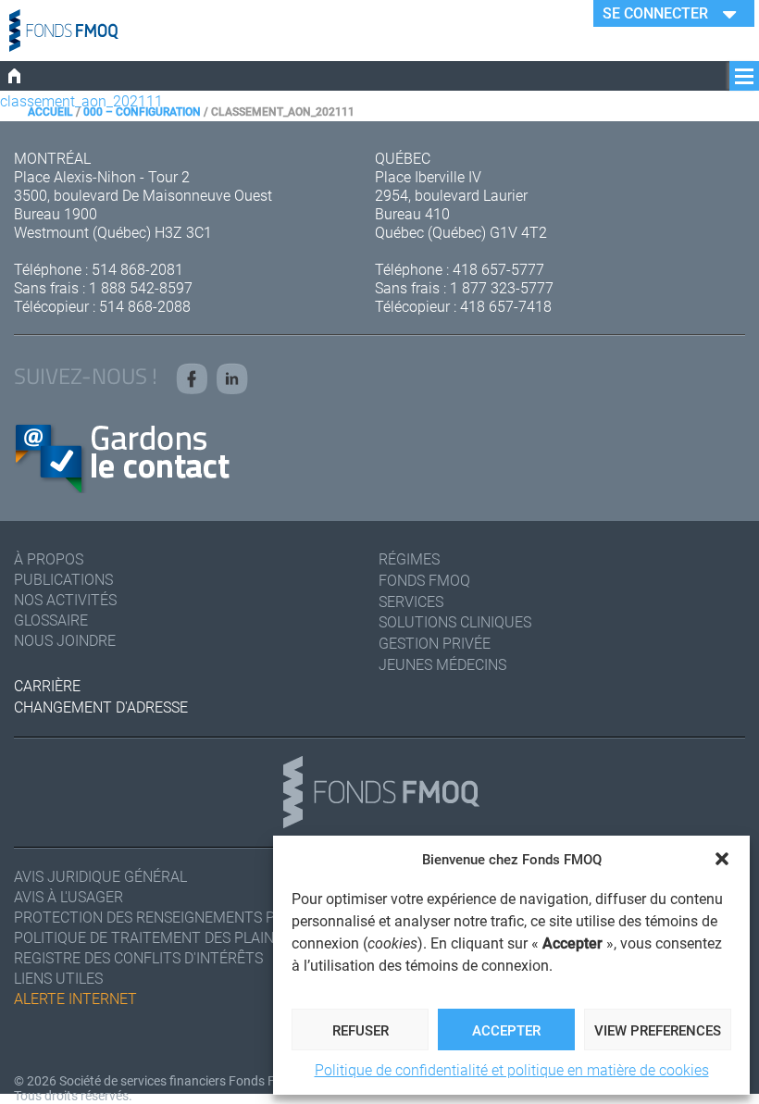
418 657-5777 (498, 269)
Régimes (409, 558)
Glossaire (51, 619)
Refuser (360, 1030)
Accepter (506, 1030)
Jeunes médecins (442, 664)
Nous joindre (65, 640)
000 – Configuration (142, 111)
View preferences (657, 1030)
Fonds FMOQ (424, 579)
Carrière (47, 685)
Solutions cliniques (455, 621)
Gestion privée (435, 642)
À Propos (48, 558)
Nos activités (65, 599)
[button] (722, 859)
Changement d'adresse (101, 706)
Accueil (50, 111)
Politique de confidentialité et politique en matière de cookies (512, 1069)
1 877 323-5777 (502, 287)
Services (411, 601)
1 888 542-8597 (141, 287)
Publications (63, 579)
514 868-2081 (137, 269)
